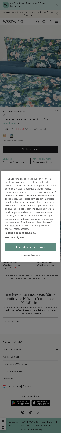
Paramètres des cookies (31, 255)
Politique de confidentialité (20, 232)
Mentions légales (14, 237)
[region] (30, 216)
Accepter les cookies (30, 247)
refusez (14, 225)
